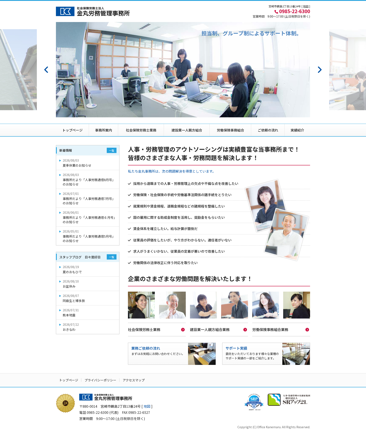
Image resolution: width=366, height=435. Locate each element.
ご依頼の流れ (268, 130)
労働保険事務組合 (230, 130)
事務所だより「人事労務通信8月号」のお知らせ (89, 179)
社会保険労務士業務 (141, 130)
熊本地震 (71, 312)
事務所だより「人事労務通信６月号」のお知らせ (90, 217)
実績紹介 (297, 130)
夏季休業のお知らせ (77, 163)
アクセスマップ (134, 380)
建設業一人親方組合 (187, 130)
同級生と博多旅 (74, 298)
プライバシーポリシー (100, 380)
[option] (183, 69)
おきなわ (71, 327)
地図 (306, 6)
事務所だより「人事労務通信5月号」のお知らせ (89, 236)
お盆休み (71, 283)
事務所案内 (103, 130)
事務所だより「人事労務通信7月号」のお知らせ (89, 198)
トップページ (72, 130)
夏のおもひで (72, 269)
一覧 (111, 150)
